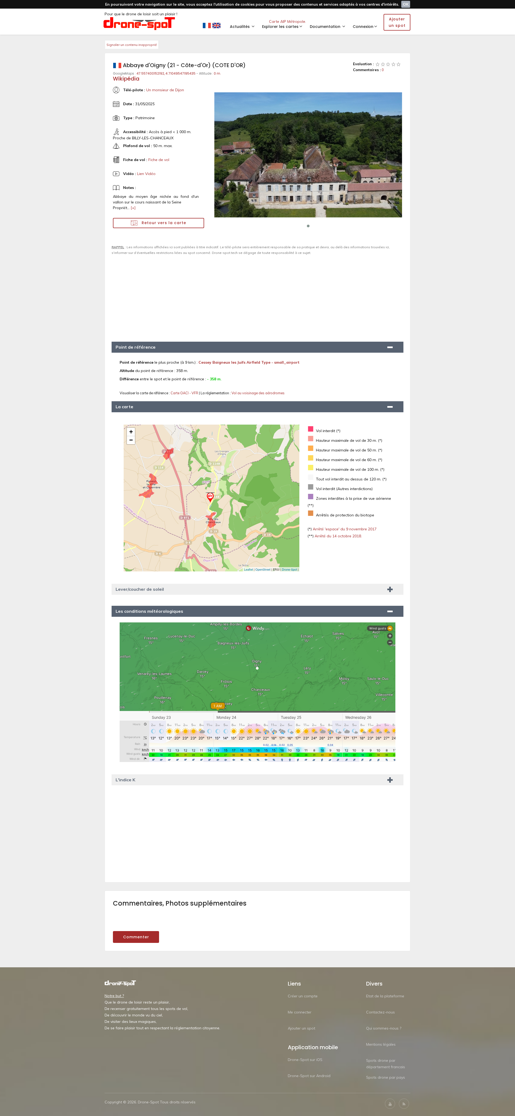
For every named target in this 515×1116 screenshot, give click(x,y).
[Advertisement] (257, 296)
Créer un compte (303, 996)
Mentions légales (381, 1044)
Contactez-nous (380, 1012)
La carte (124, 406)
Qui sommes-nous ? (383, 1028)
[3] (388, 64)
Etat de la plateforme (385, 996)
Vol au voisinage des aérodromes (258, 393)
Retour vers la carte (163, 222)
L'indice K (125, 779)
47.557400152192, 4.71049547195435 (166, 73)
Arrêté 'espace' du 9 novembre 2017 (344, 529)
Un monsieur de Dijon (165, 89)
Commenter (136, 937)
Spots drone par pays (385, 1077)
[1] (377, 64)
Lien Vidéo (146, 173)
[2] (383, 64)
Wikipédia (126, 78)
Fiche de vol (158, 159)
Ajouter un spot (301, 1028)
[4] (393, 64)
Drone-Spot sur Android (309, 1075)
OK (406, 4)
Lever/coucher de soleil (140, 589)
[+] (133, 207)
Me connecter (299, 1012)
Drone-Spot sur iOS (305, 1059)
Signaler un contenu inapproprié (131, 45)
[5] (398, 64)
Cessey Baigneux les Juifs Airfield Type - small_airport (248, 362)
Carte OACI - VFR (185, 393)
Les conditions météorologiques (149, 611)
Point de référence (136, 347)
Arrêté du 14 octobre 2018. (338, 536)
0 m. (217, 73)
